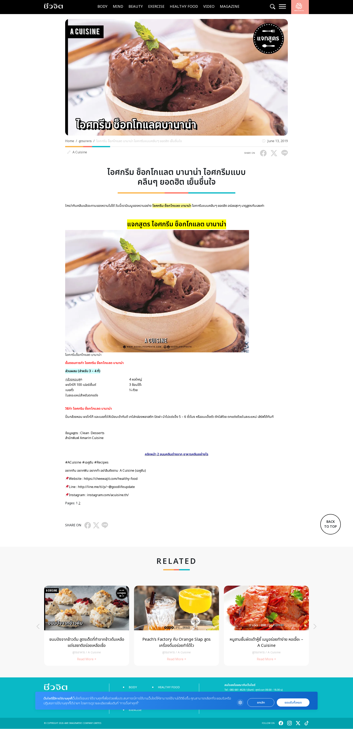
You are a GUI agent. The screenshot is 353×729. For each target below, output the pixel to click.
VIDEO (208, 6)
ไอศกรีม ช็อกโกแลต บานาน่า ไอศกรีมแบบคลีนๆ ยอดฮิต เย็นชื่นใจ (139, 141)
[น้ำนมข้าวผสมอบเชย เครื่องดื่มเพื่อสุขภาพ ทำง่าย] (229, 626)
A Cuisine (80, 152)
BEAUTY (135, 6)
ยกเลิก (261, 702)
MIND (118, 6)
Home (69, 141)
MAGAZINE (229, 6)
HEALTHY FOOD (184, 6)
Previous (38, 626)
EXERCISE (156, 6)
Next (315, 626)
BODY (102, 6)
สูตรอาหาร (85, 141)
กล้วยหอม (71, 379)
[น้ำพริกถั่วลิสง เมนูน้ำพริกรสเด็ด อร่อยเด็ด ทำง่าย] (139, 626)
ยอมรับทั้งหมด (293, 702)
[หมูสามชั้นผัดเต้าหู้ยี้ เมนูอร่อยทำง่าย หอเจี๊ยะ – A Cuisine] (50, 626)
